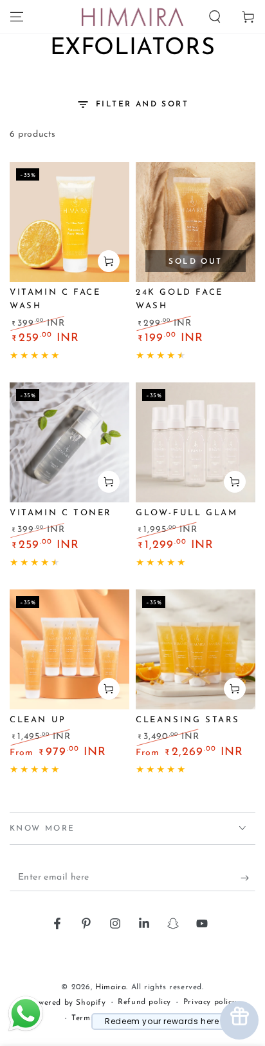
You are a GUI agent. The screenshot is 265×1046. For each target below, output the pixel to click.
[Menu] (16, 17)
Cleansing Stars (188, 720)
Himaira (110, 987)
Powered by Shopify (67, 1003)
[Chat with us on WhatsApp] (25, 1031)
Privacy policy (209, 1002)
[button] (215, 17)
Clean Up (38, 720)
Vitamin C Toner (61, 513)
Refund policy (144, 1002)
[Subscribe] (248, 878)
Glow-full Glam (186, 513)
